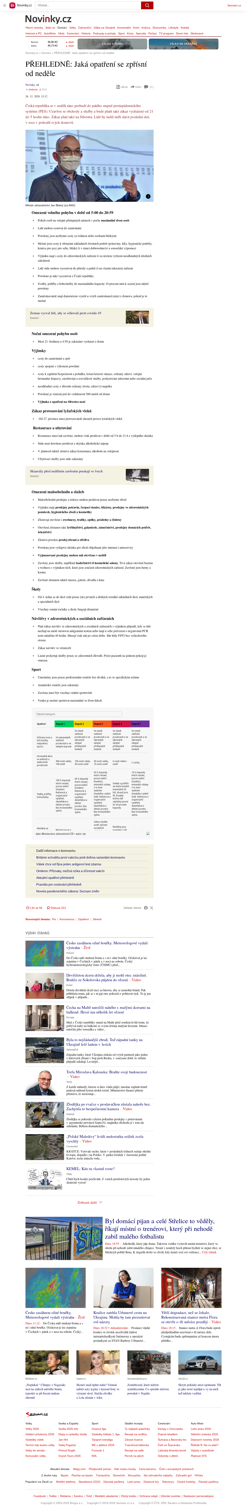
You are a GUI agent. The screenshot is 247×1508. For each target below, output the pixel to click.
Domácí (62, 27)
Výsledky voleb (34, 1439)
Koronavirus (67, 919)
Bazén (65, 1475)
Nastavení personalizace (199, 1496)
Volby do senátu (35, 1450)
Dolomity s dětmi (168, 1455)
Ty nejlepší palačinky (137, 1428)
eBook (124, 87)
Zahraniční (84, 27)
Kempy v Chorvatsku (170, 1428)
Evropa (70, 1017)
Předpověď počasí (100, 1469)
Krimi (136, 27)
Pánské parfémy (208, 1481)
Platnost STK (199, 1455)
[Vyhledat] (147, 5)
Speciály (141, 33)
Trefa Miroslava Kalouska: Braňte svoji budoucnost (106, 1071)
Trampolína (103, 1475)
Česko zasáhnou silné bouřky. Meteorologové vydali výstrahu (107, 945)
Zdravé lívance (134, 1439)
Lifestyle (173, 27)
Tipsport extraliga (102, 1439)
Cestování (73, 33)
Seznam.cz (234, 5)
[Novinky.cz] (48, 20)
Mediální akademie (106, 1496)
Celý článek (209, 1252)
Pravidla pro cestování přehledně (58, 884)
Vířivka (199, 1475)
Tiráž (89, 1496)
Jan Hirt (63, 1439)
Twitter (53, 1496)
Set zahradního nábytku (158, 1475)
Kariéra (78, 1496)
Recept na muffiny (136, 1434)
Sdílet (138, 87)
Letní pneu (133, 1481)
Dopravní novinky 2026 (205, 1439)
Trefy (69, 1082)
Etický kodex (128, 1496)
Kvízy (130, 33)
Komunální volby (35, 1455)
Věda (61, 33)
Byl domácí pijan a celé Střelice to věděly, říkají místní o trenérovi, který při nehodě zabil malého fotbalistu (160, 1228)
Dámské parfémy (113, 1481)
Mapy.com (79, 1469)
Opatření (83, 919)
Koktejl (185, 27)
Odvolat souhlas (170, 1496)
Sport (121, 33)
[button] (89, 166)
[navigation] (5, 5)
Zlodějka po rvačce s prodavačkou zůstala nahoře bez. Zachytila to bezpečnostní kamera (108, 1106)
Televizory (168, 1481)
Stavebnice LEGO (89, 1481)
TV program (166, 33)
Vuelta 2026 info (68, 1428)
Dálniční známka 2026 (204, 1434)
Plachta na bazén (82, 1475)
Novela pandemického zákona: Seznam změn (67, 891)
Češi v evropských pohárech (176, 1469)
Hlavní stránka (34, 27)
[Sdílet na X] (152, 908)
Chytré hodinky (186, 1481)
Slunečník (119, 1475)
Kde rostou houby (125, 1469)
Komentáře (124, 27)
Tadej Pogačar (67, 1445)
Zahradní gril (183, 1475)
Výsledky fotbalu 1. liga (106, 1434)
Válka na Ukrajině (104, 27)
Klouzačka (134, 1475)
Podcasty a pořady (104, 33)
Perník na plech (134, 1455)
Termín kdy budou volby (40, 1445)
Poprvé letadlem (168, 1434)
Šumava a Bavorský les (172, 1439)
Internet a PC (33, 33)
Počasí (152, 33)
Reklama (65, 1496)
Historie (86, 33)
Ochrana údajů (149, 1496)
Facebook (40, 1496)
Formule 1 (98, 1450)
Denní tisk (182, 33)
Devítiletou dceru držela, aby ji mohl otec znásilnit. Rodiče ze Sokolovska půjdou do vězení (106, 977)
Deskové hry (151, 1481)
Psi (54, 919)
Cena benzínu (147, 1469)
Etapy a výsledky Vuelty (72, 1434)
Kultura (146, 27)
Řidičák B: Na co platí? (204, 1445)
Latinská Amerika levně (172, 1450)
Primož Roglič (66, 1450)
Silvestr (97, 919)
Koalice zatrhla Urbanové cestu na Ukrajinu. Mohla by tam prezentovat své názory (121, 1317)
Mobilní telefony (65, 1481)
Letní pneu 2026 (201, 1428)
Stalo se (50, 27)
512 (152, 87)
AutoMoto (50, 33)
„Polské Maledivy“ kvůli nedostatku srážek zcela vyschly (104, 1139)
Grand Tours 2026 (69, 1455)
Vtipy (69, 1174)
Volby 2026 (32, 1428)
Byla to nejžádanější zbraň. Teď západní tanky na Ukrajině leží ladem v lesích (104, 1042)
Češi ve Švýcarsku (169, 1445)
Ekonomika (159, 27)
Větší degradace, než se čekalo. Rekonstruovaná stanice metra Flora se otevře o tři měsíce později (189, 1317)
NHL (94, 1455)
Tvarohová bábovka (137, 1445)
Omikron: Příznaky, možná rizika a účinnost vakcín (70, 871)
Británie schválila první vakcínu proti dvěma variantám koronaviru (80, 857)
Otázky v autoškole (202, 1450)
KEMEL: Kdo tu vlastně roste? (90, 1168)
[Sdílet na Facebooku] (146, 908)
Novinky (30, 85)
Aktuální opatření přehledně (55, 877)
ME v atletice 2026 (103, 1445)
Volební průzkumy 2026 (39, 1434)
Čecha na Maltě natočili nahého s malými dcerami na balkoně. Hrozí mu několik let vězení (108, 1010)
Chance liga (99, 1428)
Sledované (196, 33)
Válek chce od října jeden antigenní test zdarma (68, 864)
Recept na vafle (134, 1450)
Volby (72, 27)
